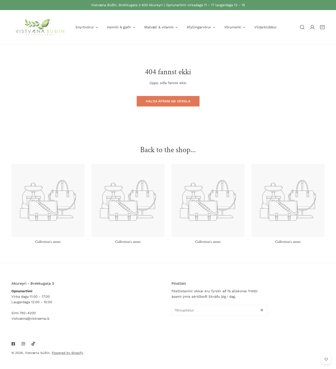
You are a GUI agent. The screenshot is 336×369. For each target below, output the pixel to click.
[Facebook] (13, 343)
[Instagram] (23, 343)
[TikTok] (33, 343)
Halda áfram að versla (168, 101)
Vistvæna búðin (37, 353)
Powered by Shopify (67, 353)
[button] (322, 27)
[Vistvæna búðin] (40, 27)
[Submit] (261, 310)
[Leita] (302, 27)
